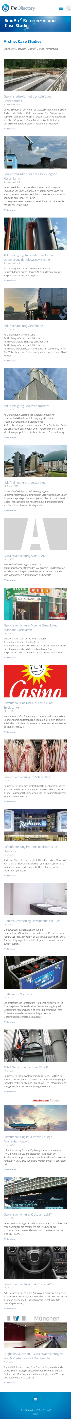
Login (35, 1414)
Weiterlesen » (10, 128)
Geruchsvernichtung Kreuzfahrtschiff (28, 1214)
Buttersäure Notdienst (18, 994)
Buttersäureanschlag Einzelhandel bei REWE (32, 921)
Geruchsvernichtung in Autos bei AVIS (28, 1284)
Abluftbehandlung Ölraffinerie (23, 326)
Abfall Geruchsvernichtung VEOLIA (26, 1067)
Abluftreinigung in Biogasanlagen (25, 483)
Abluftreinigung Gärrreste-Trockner (26, 406)
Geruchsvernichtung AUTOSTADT (25, 556)
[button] (60, 8)
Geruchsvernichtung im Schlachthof (27, 777)
